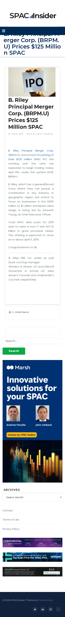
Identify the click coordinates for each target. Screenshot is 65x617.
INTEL (29, 134)
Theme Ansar (45, 600)
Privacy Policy (11, 529)
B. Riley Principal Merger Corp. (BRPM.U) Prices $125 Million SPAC (31, 113)
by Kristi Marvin (43, 134)
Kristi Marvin (22, 312)
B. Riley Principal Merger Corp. (31, 150)
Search (14, 351)
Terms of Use (11, 519)
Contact (8, 510)
